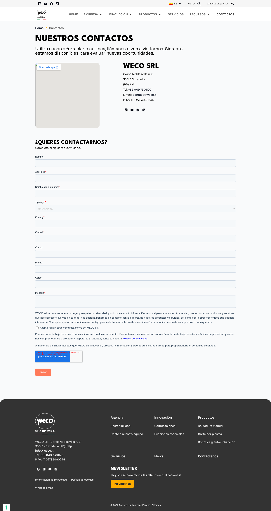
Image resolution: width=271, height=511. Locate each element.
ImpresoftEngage (141, 505)
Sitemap (156, 505)
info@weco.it (44, 450)
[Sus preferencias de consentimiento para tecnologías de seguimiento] (6, 507)
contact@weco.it (144, 94)
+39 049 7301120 (139, 89)
